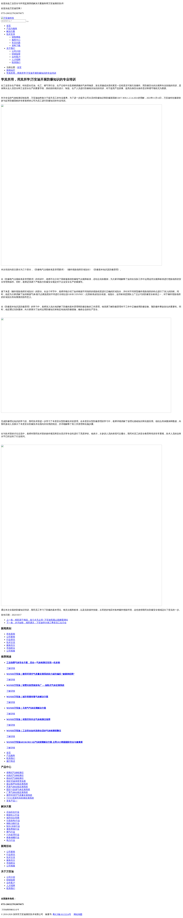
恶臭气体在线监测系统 (17, 787)
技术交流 (10, 642)
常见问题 (16, 43)
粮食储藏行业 (12, 837)
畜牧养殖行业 (12, 829)
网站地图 (78, 914)
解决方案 (10, 31)
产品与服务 (11, 28)
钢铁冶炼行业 (12, 823)
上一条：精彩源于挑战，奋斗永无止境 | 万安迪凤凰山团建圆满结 (37, 620)
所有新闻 (10, 634)
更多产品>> (11, 801)
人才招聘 (16, 59)
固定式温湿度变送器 (16, 781)
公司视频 (10, 651)
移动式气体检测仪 (15, 778)
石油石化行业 (12, 812)
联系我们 (16, 62)
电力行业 (10, 840)
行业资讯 (10, 639)
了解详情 (10, 668)
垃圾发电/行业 (13, 820)
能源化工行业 (12, 815)
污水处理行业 (12, 834)
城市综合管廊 (12, 818)
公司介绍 (16, 51)
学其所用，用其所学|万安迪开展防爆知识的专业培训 (31, 73)
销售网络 (16, 37)
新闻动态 (10, 70)
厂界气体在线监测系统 (17, 792)
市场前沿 (10, 648)
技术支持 (10, 34)
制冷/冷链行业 (13, 826)
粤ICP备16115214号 (62, 914)
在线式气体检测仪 (15, 775)
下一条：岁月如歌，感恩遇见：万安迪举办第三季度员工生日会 (36, 622)
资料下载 (16, 45)
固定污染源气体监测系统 (18, 789)
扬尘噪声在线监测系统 (17, 784)
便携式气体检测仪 (15, 772)
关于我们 (10, 48)
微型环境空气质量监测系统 (19, 795)
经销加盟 (16, 54)
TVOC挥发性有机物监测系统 (20, 798)
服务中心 (16, 40)
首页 (8, 26)
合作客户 (16, 57)
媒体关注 (10, 645)
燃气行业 (10, 832)
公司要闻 (10, 637)
